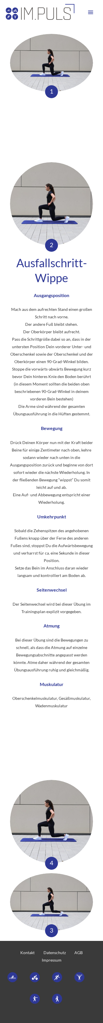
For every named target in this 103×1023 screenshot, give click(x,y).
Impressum (52, 960)
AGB (78, 952)
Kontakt (27, 952)
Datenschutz (54, 952)
